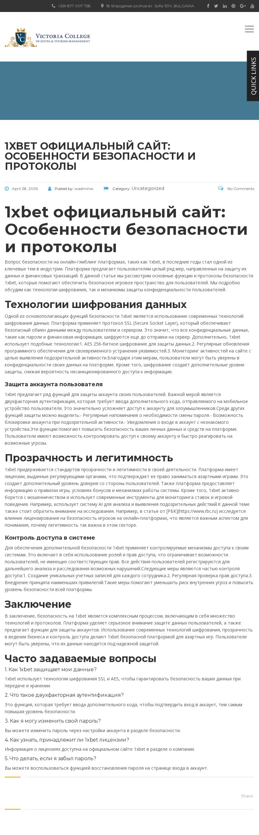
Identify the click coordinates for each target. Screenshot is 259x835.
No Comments (240, 188)
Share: (247, 796)
